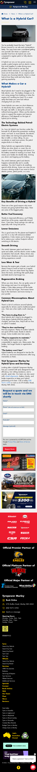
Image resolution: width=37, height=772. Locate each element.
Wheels (5, 659)
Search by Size (7, 649)
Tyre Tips (5, 656)
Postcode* (6, 420)
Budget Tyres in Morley (9, 725)
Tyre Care (5, 654)
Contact (5, 686)
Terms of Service (25, 442)
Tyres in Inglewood (8, 713)
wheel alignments (11, 376)
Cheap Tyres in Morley (9, 728)
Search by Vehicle (8, 646)
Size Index (5, 708)
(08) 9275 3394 (12, 608)
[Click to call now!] (25, 2)
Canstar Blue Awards (9, 723)
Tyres (4, 644)
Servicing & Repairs (8, 674)
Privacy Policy (12, 442)
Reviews (5, 701)
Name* (5, 401)
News (4, 699)
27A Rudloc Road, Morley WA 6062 (20, 604)
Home (5, 14)
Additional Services (8, 681)
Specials (5, 683)
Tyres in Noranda (8, 720)
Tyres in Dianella (7, 711)
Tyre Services (6, 676)
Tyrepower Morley (20, 7)
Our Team (6, 694)
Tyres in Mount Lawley (9, 718)
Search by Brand (7, 651)
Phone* (13, 407)
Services (5, 666)
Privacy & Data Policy (13, 763)
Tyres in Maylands (8, 715)
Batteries (5, 671)
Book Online (7, 689)
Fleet (4, 696)
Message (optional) (9, 426)
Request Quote (10, 449)
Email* (5, 414)
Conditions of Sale (25, 763)
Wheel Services (7, 678)
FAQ (4, 691)
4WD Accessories (8, 669)
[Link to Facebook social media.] (18, 767)
